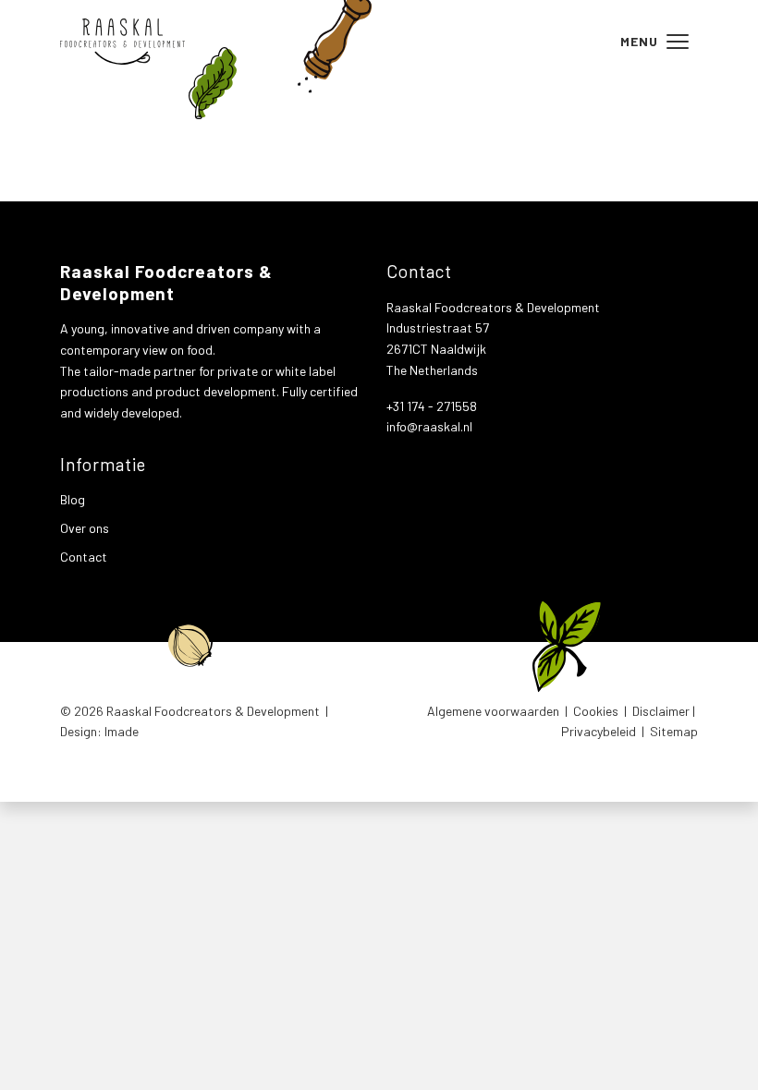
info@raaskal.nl (429, 426)
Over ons (84, 528)
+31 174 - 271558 (431, 406)
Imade (121, 731)
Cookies (595, 711)
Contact (83, 556)
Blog (72, 499)
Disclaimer (661, 711)
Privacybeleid (598, 731)
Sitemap (674, 731)
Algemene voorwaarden (493, 711)
